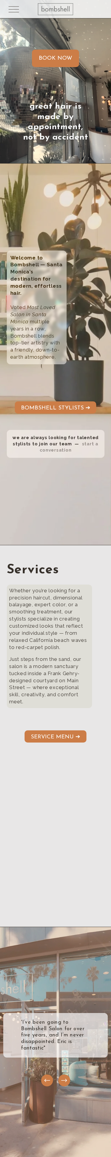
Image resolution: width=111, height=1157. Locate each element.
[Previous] (47, 1080)
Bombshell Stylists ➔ (55, 408)
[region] (55, 1046)
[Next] (64, 1080)
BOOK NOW (55, 58)
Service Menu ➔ (55, 737)
